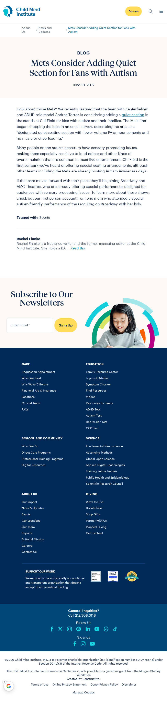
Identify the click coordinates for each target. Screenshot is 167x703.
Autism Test (94, 415)
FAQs (25, 409)
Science (92, 438)
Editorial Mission (33, 539)
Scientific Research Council (104, 483)
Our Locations (31, 520)
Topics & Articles (97, 378)
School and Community (42, 438)
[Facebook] (51, 629)
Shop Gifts (93, 514)
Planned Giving (96, 527)
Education (95, 364)
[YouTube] (96, 629)
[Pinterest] (78, 629)
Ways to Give (94, 502)
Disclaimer (129, 684)
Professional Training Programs (42, 458)
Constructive (90, 678)
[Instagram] (69, 629)
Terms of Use (39, 684)
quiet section (133, 114)
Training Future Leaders (102, 471)
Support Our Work (40, 571)
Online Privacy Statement (70, 684)
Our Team (28, 527)
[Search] (151, 11)
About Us (26, 29)
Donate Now (94, 508)
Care (26, 364)
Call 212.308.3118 (82, 615)
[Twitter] (60, 629)
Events (26, 514)
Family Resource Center (102, 371)
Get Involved (94, 533)
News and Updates (45, 29)
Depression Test (96, 421)
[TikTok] (115, 629)
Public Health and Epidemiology (107, 477)
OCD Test (92, 428)
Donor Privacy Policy (104, 684)
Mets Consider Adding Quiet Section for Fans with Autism (101, 29)
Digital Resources (33, 465)
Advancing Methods (99, 452)
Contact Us (29, 551)
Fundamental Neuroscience (104, 446)
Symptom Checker (98, 384)
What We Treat (31, 378)
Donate (133, 11)
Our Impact (29, 502)
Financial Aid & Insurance (39, 390)
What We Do (30, 446)
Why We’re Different (35, 384)
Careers (27, 545)
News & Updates (33, 508)
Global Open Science (100, 458)
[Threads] (106, 629)
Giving (92, 494)
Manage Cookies (84, 692)
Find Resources (96, 390)
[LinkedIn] (87, 629)
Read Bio (77, 248)
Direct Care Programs (36, 452)
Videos (90, 396)
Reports (27, 533)
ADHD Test (93, 409)
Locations (28, 396)
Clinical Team (31, 403)
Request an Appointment (38, 371)
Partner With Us (96, 520)
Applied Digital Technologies (105, 465)
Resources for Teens (99, 403)
